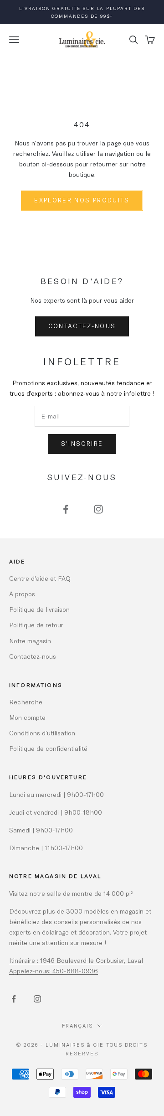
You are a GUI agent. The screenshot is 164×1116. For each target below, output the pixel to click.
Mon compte (27, 717)
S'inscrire (82, 443)
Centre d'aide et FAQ (40, 578)
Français (77, 1025)
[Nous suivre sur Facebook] (66, 509)
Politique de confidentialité (48, 748)
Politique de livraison (39, 609)
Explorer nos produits (81, 200)
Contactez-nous (82, 326)
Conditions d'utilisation (42, 733)
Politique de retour (36, 625)
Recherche (25, 702)
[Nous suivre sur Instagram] (98, 509)
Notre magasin (30, 641)
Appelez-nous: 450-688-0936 (53, 971)
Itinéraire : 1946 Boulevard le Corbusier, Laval (76, 960)
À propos (22, 594)
